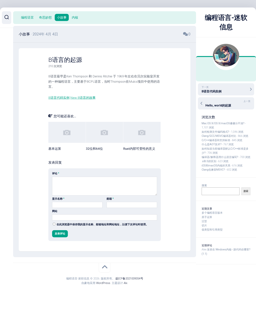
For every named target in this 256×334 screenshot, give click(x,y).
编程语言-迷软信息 (226, 22)
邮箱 (110, 198)
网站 (54, 211)
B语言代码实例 (59, 98)
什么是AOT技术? (212, 144)
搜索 (204, 185)
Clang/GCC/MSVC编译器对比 (219, 135)
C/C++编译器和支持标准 (216, 140)
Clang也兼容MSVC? (213, 169)
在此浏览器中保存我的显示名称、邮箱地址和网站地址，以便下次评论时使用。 (102, 224)
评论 (55, 173)
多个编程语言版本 (212, 212)
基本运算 (54, 149)
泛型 (204, 221)
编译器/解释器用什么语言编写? (220, 157)
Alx (125, 283)
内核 (75, 17)
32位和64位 (94, 149)
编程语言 (27, 17)
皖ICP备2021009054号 (129, 278)
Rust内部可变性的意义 (139, 149)
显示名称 (58, 198)
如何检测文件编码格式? (215, 131)
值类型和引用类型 (212, 229)
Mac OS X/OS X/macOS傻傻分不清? (223, 123)
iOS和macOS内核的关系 (216, 165)
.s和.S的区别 (209, 161)
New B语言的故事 (83, 98)
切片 (204, 225)
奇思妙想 (45, 17)
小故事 (62, 17)
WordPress (103, 283)
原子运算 (207, 217)
